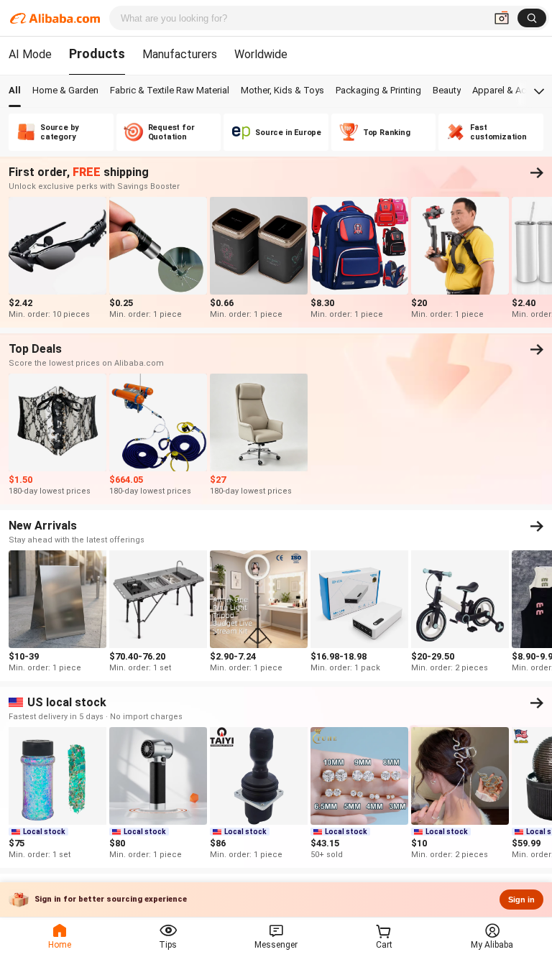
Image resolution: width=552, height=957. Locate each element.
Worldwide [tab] (261, 54)
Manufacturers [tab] (179, 54)
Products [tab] (97, 53)
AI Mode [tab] (30, 54)
